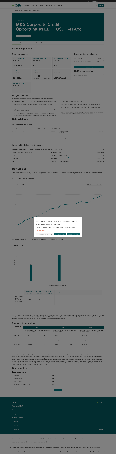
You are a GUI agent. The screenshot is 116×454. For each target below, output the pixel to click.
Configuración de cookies (44, 234)
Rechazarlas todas (59, 234)
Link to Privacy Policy (41, 230)
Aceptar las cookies (73, 234)
